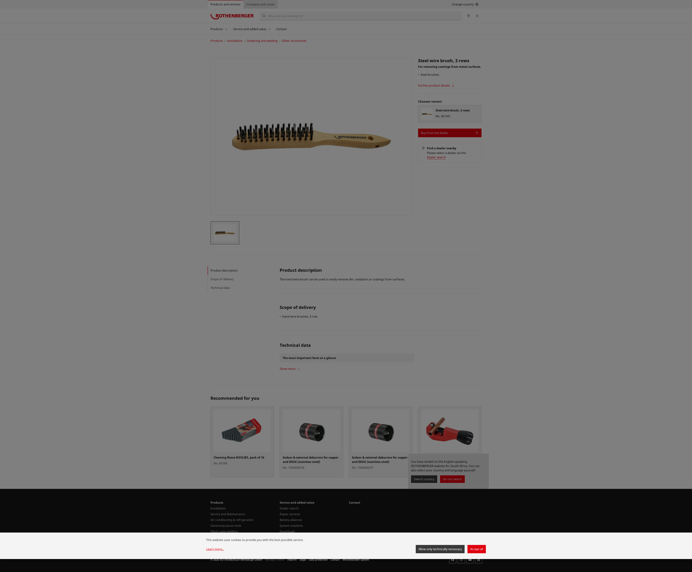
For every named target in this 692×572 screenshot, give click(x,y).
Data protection (318, 559)
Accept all (476, 549)
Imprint (292, 559)
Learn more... (215, 549)
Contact (335, 559)
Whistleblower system (356, 559)
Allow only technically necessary (440, 549)
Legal (303, 559)
